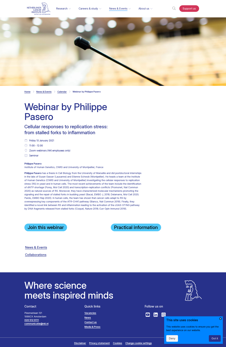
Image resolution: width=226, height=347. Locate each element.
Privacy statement (99, 343)
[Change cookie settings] (220, 318)
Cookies (117, 343)
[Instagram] (163, 314)
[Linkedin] (156, 314)
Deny (172, 338)
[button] (174, 8)
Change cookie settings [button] (138, 343)
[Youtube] (148, 314)
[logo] (39, 8)
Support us (189, 8)
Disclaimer (80, 343)
